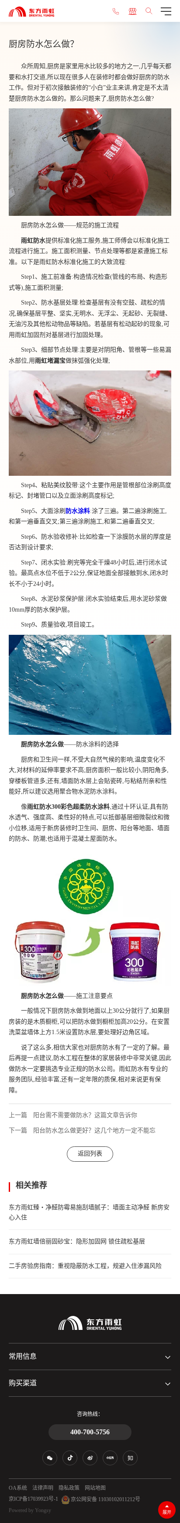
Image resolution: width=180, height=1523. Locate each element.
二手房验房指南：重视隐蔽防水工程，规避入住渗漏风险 (85, 1266)
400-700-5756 (90, 1432)
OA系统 (18, 1488)
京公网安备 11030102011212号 (104, 1499)
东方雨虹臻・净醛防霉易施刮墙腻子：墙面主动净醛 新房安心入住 (89, 1212)
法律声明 (42, 1488)
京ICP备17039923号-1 (33, 1499)
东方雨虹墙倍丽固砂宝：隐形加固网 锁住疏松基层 (77, 1241)
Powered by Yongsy (30, 1510)
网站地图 (95, 1488)
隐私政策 (69, 1488)
